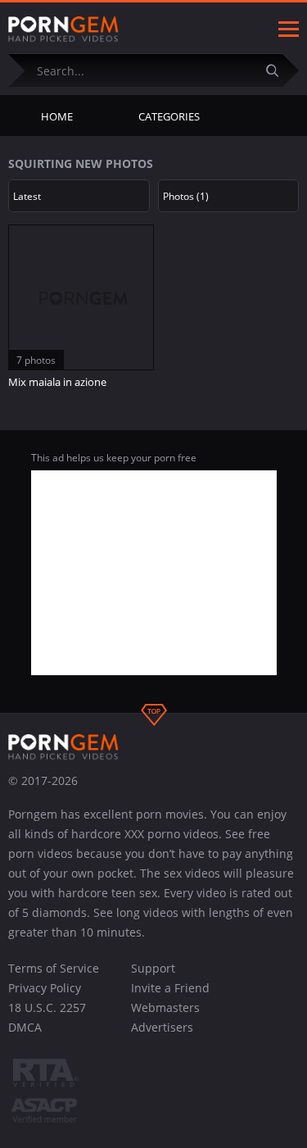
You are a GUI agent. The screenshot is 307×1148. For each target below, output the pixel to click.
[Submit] (278, 70)
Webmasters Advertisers (165, 1017)
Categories (169, 116)
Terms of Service (53, 968)
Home (57, 116)
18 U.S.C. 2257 (47, 1007)
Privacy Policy (44, 988)
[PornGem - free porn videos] (63, 29)
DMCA (25, 1027)
